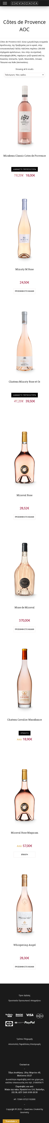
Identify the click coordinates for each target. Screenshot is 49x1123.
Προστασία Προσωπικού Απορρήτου (24, 1000)
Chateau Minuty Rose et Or (24, 381)
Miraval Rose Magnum (24, 832)
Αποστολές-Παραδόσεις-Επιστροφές (24, 1044)
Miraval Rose (24, 495)
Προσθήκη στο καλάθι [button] (24, 291)
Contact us (24, 1064)
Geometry (24, 1112)
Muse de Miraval (25, 607)
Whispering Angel (24, 945)
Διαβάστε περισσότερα (24, 169)
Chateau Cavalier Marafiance (24, 719)
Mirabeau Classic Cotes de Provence (24, 155)
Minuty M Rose (24, 269)
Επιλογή (25, 733)
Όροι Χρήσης (24, 995)
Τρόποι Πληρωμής (24, 1039)
